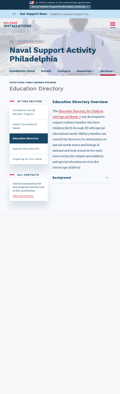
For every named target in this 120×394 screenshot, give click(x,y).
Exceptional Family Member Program (24, 112)
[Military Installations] (17, 26)
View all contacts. (23, 195)
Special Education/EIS (26, 148)
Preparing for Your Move (27, 159)
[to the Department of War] (31, 2)
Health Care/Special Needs (25, 126)
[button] (60, 7)
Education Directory (25, 138)
